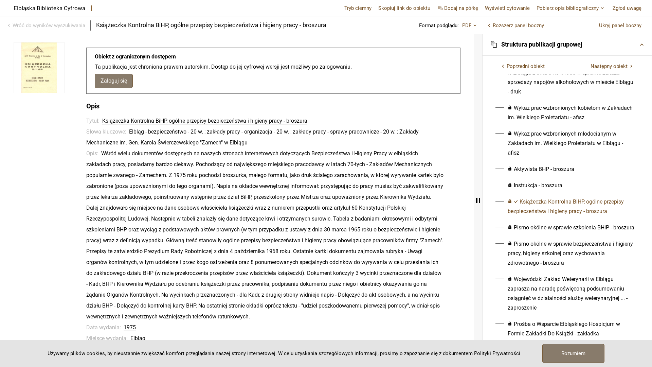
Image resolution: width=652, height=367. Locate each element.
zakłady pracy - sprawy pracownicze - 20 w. (344, 131)
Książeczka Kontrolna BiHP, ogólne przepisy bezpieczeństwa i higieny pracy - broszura (204, 121)
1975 (130, 327)
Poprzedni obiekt (526, 66)
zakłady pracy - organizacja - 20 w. (248, 131)
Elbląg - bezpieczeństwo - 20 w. (166, 131)
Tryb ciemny (358, 8)
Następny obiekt (609, 66)
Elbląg (137, 338)
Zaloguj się (114, 80)
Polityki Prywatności (497, 353)
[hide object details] (478, 200)
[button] (567, 44)
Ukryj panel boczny (620, 25)
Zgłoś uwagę (627, 8)
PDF (466, 25)
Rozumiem (573, 353)
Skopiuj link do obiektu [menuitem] (404, 8)
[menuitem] (571, 77)
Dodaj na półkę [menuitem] (461, 8)
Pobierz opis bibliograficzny (568, 8)
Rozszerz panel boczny (518, 25)
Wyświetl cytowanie (507, 8)
